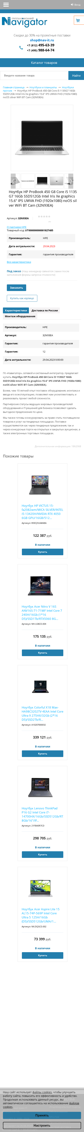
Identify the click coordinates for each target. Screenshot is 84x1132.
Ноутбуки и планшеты (43, 87)
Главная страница (13, 87)
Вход (77, 4)
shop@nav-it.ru (42, 40)
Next (70, 181)
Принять (42, 1115)
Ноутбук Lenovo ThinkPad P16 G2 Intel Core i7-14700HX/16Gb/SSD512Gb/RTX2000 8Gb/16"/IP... (42, 814)
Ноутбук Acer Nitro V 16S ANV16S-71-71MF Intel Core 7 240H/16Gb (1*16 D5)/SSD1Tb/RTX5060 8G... (42, 613)
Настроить (42, 1125)
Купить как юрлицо (22, 298)
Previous (13, 181)
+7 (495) (40, 50)
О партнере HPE (16, 227)
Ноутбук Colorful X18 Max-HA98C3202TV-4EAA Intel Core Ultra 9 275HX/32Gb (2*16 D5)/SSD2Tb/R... (42, 713)
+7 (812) (40, 45)
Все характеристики (19, 262)
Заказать (16, 287)
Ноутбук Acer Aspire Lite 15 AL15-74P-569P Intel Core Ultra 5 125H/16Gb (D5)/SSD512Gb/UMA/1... (41, 915)
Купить (42, 551)
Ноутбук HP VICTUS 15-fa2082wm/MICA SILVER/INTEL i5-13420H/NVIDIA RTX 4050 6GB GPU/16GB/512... (42, 512)
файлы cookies (42, 1092)
